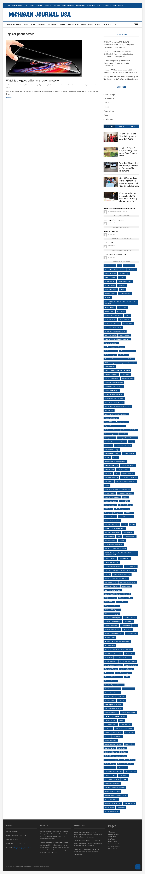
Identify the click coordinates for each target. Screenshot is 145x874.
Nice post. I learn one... (111, 231)
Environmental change (112, 453)
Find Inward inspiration (129, 477)
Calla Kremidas (124, 335)
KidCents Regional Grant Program (116, 578)
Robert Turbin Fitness (112, 693)
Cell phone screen (13, 85)
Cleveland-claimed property (114, 382)
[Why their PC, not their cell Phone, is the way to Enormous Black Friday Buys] (111, 163)
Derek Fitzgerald (110, 434)
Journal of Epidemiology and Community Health (120, 570)
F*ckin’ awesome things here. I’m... (115, 254)
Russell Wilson (110, 701)
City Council (125, 374)
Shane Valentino (125, 724)
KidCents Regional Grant (122, 574)
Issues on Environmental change (115, 548)
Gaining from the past (112, 497)
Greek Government (126, 517)
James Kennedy (110, 558)
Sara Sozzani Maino (111, 712)
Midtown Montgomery (112, 610)
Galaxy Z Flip (124, 501)
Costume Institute (111, 418)
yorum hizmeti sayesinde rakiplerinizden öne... (120, 208)
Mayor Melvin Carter (111, 606)
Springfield (121, 748)
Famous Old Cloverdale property (115, 461)
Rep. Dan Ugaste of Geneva (114, 685)
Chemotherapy (110, 366)
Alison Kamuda (110, 285)
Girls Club (108, 509)
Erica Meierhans (129, 453)
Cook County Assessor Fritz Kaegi (116, 414)
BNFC (128, 315)
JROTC (107, 574)
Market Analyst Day (125, 598)
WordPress (27, 866)
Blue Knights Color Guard (113, 315)
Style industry (109, 764)
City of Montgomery (111, 378)
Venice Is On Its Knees (112, 791)
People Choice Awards (112, 629)
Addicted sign (124, 274)
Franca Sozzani (110, 493)
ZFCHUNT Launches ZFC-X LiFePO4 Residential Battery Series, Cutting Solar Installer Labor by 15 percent (119, 44)
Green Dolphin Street (112, 521)
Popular (109, 126)
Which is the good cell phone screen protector (33, 80)
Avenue (107, 297)
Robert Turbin (128, 689)
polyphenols (129, 653)
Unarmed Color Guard (112, 783)
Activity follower (110, 274)
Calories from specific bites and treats (117, 339)
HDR (124, 525)
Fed (117, 473)
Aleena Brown (109, 281)
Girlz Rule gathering (122, 509)
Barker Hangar (109, 307)
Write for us (91, 5)
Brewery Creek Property (113, 327)
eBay (131, 442)
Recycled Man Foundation (113, 677)
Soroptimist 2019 (111, 740)
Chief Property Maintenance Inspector (117, 370)
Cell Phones (124, 355)
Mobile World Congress (112, 617)
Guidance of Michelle (112, 525)
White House (109, 807)
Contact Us (47, 5)
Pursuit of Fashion (111, 669)
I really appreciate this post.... (114, 220)
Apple (122, 289)
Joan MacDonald (130, 566)
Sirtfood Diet (129, 732)
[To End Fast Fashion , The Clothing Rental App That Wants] (111, 134)
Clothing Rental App (111, 390)
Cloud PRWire (109, 99)
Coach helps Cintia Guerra (113, 394)
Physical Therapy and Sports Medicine (117, 641)
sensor (121, 720)
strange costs (109, 760)
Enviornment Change (112, 450)
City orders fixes (127, 378)
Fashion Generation (111, 465)
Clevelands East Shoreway (113, 386)
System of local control (125, 764)
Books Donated (124, 319)
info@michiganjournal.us (22, 848)
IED (119, 536)
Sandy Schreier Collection (113, 708)
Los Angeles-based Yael (112, 590)
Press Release (109, 111)
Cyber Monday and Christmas (114, 426)
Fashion (41, 24)
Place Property (110, 645)
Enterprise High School (123, 446)
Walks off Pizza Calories (112, 803)
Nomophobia (128, 621)
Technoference (110, 768)
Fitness (62, 24)
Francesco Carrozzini (125, 493)
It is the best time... (110, 243)
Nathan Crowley (130, 617)
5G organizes (129, 266)
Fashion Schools (123, 469)
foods (107, 485)
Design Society (110, 438)
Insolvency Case (110, 540)
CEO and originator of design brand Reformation (120, 363)
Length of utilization (51, 85)
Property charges (130, 665)
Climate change (14, 24)
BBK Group (122, 307)
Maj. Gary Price (110, 598)
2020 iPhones (109, 266)
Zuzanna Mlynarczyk (111, 811)
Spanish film (129, 744)
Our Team (57, 5)
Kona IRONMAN (110, 582)
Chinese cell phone (111, 374)
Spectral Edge (109, 748)
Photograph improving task (113, 633)
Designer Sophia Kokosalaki (128, 438)
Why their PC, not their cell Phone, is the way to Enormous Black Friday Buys (129, 167)
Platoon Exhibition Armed (113, 653)
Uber (124, 779)
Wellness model (130, 803)
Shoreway (108, 728)
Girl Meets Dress (125, 505)
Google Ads (118, 513)
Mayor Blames (122, 602)
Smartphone (29, 24)
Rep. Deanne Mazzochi (112, 689)
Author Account (118, 5)
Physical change (132, 633)
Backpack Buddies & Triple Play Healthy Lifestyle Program (120, 302)
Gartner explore (110, 505)
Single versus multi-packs (113, 732)
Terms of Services (68, 5)
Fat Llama (108, 473)
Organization (126, 625)
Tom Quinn (122, 768)
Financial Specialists (111, 477)
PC (135, 625)
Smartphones (117, 736)
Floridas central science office (125, 481)
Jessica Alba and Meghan (113, 566)
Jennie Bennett (124, 558)
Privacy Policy (80, 5)
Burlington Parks (110, 335)
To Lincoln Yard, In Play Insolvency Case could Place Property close (128, 152)
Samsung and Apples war (113, 704)
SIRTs (107, 736)
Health (132, 525)
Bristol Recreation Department (115, 331)
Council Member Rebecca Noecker (116, 422)
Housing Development (112, 532)
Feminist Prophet (127, 473)
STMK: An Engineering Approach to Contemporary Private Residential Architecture (117, 63)
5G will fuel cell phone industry (115, 270)
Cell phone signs (110, 355)
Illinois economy (130, 536)
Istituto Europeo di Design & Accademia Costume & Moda (117, 553)
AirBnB (122, 277)
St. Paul (123, 752)
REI (127, 677)
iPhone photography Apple (113, 544)
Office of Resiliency (111, 625)
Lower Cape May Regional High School (117, 594)
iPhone (122, 540)
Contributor (109, 410)
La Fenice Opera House (127, 582)
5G (120, 266)
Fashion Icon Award (128, 465)
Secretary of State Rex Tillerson (115, 716)
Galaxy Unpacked (110, 501)
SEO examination (110, 724)
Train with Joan (131, 772)
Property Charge (110, 661)
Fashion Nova (109, 469)
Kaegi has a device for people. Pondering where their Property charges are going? (128, 197)
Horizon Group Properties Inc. (114, 528)
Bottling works (128, 323)
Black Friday (121, 311)
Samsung (121, 701)
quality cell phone (126, 669)
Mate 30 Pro (109, 602)
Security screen (62, 85)
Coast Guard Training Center (114, 398)
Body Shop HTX (110, 319)
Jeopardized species (111, 562)
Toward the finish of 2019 (113, 772)
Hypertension (128, 532)
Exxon (107, 457)
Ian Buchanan (109, 536)
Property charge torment (113, 665)
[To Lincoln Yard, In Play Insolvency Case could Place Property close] (111, 148)
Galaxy (125, 497)
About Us (39, 5)
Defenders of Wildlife (112, 430)
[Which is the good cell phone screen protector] (52, 58)
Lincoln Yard (126, 586)
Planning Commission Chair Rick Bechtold (118, 649)
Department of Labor (130, 430)
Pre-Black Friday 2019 (123, 657)
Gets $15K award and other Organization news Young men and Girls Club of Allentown (129, 182)
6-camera (132, 270)
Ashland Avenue (110, 293)
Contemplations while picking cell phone (32, 85)
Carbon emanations (111, 343)
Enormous (108, 446)
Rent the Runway (110, 681)
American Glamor (110, 289)
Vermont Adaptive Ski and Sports (115, 795)
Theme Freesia (19, 866)
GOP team (129, 513)
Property (52, 24)
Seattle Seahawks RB (128, 712)
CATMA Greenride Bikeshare (114, 347)
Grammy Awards (110, 517)
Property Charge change (128, 661)
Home (32, 5)
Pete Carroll (128, 629)
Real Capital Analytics (123, 673)
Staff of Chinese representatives (115, 756)
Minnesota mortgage (111, 614)
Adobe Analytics (110, 277)
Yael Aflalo (121, 807)
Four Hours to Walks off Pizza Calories (117, 489)
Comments (121, 126)
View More (11, 97)
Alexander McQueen (124, 281)
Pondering (108, 657)
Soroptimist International (113, 744)
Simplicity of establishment (76, 85)
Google (107, 513)
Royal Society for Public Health (115, 697)
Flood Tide (108, 481)
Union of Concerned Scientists (115, 787)
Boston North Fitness (112, 323)
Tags (133, 126)
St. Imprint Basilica (111, 752)
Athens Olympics (125, 293)
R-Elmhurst (108, 673)
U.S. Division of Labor (112, 779)
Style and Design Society (126, 760)
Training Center (110, 775)
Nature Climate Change (112, 621)
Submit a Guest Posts (104, 5)
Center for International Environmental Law (119, 359)
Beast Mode (109, 311)
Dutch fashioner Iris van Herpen (115, 442)
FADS (115, 457)
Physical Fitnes (110, 637)
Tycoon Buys (123, 775)
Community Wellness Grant (114, 402)
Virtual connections (111, 799)
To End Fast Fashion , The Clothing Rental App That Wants (128, 136)
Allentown (122, 285)
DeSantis (123, 434)
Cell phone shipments (128, 351)
